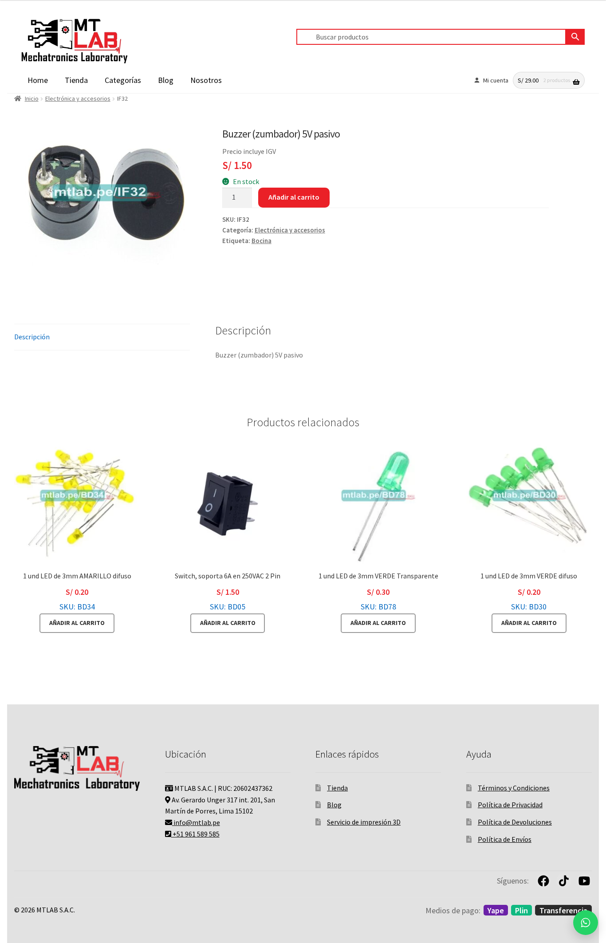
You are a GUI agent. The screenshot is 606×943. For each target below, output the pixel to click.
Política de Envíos (504, 839)
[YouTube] (584, 880)
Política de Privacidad (510, 804)
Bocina (262, 241)
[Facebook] (543, 880)
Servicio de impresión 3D (364, 821)
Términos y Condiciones (514, 787)
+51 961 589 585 (195, 833)
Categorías (123, 80)
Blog (165, 80)
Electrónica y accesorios (77, 98)
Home (38, 80)
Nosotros (206, 80)
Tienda (76, 80)
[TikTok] (563, 880)
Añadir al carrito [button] (77, 623)
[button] (585, 922)
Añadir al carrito (293, 197)
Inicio (32, 98)
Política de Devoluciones (515, 821)
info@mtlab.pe (196, 822)
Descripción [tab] (32, 336)
